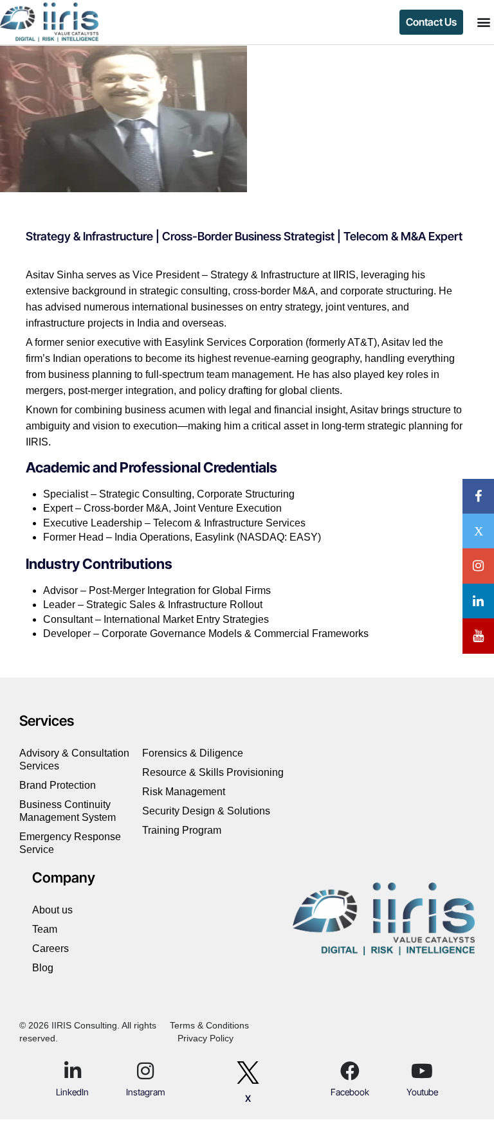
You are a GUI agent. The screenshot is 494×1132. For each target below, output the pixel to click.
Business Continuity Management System (67, 811)
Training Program (181, 830)
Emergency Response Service (70, 843)
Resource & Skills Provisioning (213, 772)
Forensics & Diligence (194, 753)
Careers (50, 948)
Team (44, 929)
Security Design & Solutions (206, 810)
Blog (42, 967)
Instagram (145, 1091)
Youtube (422, 1091)
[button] (483, 22)
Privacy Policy (205, 1038)
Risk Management (183, 791)
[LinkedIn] (72, 1071)
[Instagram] (145, 1071)
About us (52, 909)
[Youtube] (422, 1071)
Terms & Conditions (209, 1025)
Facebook (350, 1091)
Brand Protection (58, 785)
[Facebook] (350, 1071)
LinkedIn (72, 1091)
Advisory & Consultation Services (74, 759)
